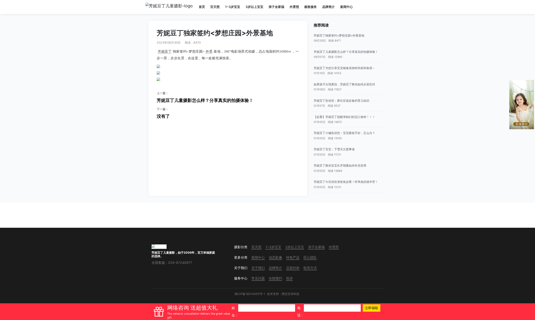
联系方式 (310, 268)
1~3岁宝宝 (232, 7)
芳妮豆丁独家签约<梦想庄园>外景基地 (339, 35)
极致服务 (310, 7)
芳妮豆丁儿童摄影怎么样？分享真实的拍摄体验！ (205, 97)
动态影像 (275, 257)
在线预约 (275, 278)
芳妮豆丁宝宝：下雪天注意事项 (334, 149)
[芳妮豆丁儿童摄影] (169, 7)
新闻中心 (346, 7)
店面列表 (292, 268)
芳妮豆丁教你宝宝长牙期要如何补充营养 (340, 165)
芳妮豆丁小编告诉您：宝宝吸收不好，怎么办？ (344, 133)
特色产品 (292, 257)
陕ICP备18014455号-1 (250, 294)
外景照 (294, 7)
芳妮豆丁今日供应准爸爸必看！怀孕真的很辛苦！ (346, 181)
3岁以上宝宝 (254, 7)
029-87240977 (180, 263)
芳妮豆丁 (165, 51)
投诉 (289, 278)
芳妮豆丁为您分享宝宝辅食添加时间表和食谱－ (344, 68)
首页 (202, 7)
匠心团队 (310, 257)
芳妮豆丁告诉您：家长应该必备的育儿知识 (341, 100)
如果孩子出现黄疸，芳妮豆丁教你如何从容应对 (344, 84)
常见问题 (258, 278)
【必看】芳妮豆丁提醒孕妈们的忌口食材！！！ (344, 117)
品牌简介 (328, 7)
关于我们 (258, 268)
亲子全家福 (276, 7)
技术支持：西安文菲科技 (283, 294)
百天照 (215, 7)
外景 (209, 51)
